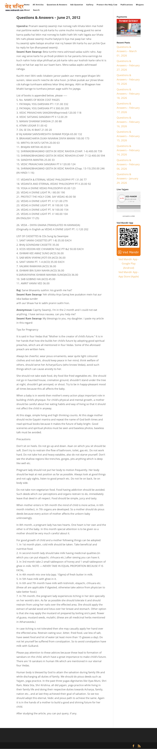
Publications (127, 5)
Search (36, 10)
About (27, 10)
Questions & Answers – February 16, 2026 (128, 122)
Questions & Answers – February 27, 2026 (128, 65)
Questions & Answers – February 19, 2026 (128, 79)
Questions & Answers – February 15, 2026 (128, 136)
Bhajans (140, 5)
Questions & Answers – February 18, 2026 (128, 94)
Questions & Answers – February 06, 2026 (128, 164)
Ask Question (76, 5)
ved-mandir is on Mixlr (129, 216)
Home (27, 5)
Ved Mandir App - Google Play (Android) (128, 263)
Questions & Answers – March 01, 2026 (127, 51)
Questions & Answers (57, 5)
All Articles (38, 5)
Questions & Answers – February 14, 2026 (128, 150)
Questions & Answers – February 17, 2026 (128, 108)
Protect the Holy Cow (107, 5)
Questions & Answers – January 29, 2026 (127, 178)
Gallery (89, 5)
